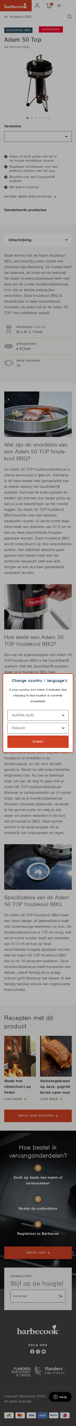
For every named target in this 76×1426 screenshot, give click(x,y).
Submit (38, 741)
